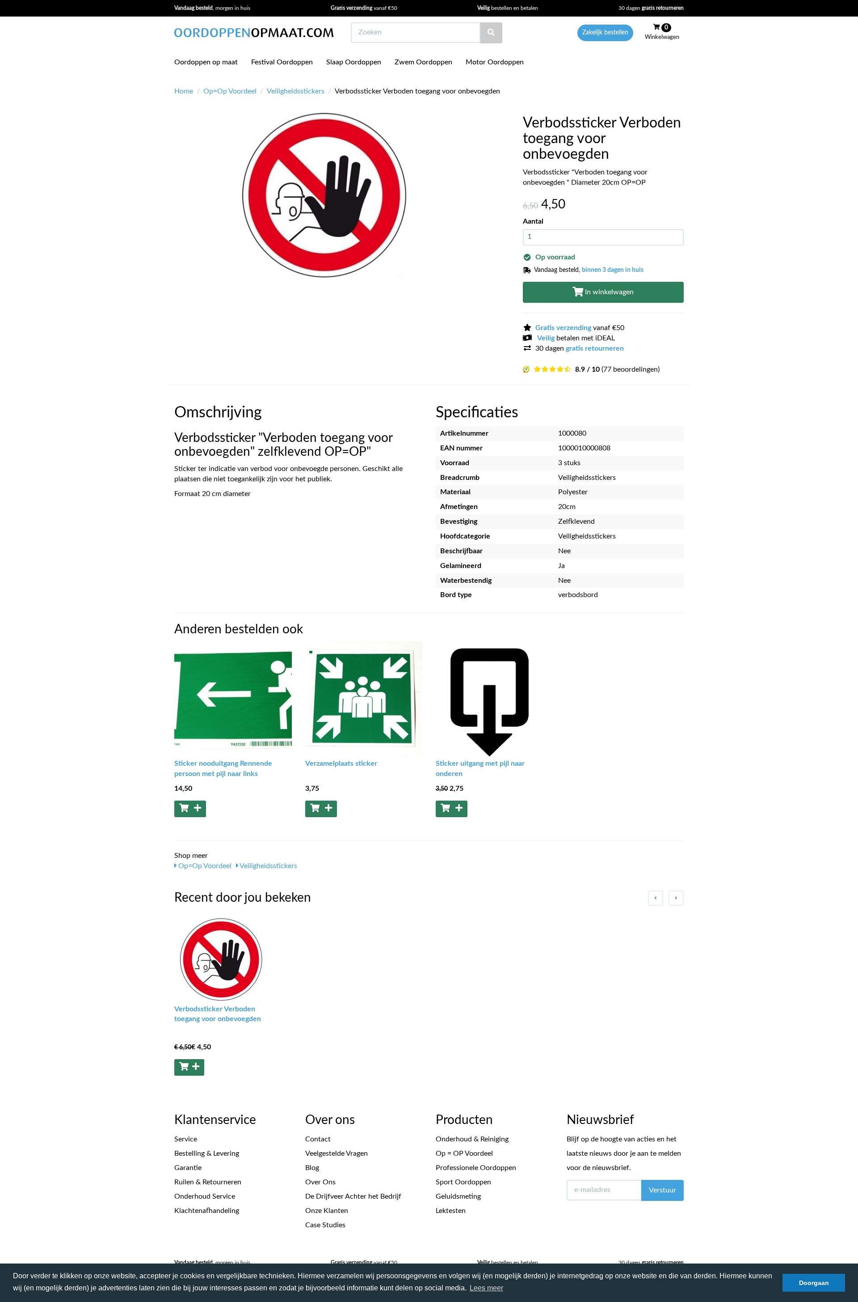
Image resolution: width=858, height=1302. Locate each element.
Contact (318, 1139)
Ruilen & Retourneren (207, 1182)
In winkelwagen (608, 292)
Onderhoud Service (204, 1196)
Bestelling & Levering (206, 1153)
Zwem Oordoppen (423, 62)
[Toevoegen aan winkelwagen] (190, 809)
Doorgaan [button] (814, 1282)
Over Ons (320, 1182)
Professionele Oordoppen (476, 1167)
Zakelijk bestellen (605, 33)
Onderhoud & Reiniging (472, 1139)
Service (185, 1139)
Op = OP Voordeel (464, 1153)
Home (183, 91)
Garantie (188, 1167)
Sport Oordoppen (463, 1182)
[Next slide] (676, 898)
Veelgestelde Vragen (336, 1153)
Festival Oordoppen (282, 62)
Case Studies (325, 1225)
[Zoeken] (491, 32)
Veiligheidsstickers (295, 91)
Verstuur (662, 1190)
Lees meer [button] (486, 1288)
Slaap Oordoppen (353, 62)
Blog (312, 1167)
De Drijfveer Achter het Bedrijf (353, 1196)
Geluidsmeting (458, 1196)
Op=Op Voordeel (230, 91)
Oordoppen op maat (206, 62)
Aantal (533, 221)
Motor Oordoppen (495, 62)
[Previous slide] (655, 898)
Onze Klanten (326, 1210)
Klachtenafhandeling (206, 1210)
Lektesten (451, 1210)
